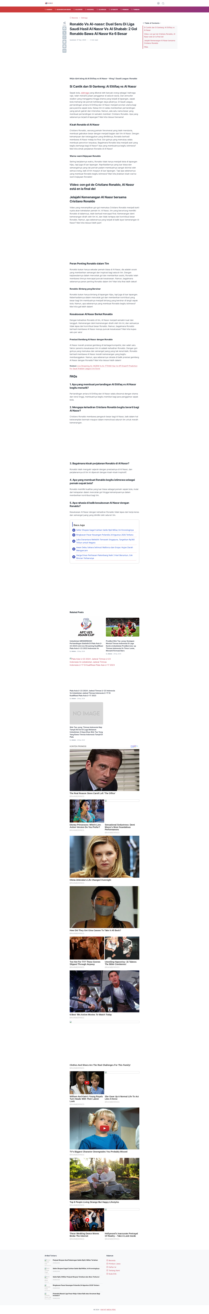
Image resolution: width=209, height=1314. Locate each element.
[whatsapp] (64, 37)
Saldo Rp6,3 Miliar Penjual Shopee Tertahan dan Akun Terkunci (76, 1277)
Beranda (111, 1260)
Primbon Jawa (114, 1264)
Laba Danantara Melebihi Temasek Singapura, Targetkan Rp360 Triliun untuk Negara (105, 541)
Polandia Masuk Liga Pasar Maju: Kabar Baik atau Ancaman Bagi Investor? (76, 1294)
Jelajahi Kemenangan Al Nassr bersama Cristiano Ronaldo (159, 41)
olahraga (85, 93)
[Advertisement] (104, 59)
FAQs (146, 47)
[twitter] (64, 33)
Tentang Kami (114, 1270)
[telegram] (64, 42)
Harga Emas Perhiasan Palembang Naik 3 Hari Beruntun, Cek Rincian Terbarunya (104, 557)
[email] (64, 51)
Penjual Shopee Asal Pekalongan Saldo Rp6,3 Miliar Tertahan (75, 1260)
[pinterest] (64, 46)
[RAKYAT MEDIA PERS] (49, 3)
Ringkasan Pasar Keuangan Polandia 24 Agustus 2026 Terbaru (104, 534)
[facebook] (64, 28)
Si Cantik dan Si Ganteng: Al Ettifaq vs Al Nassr (159, 28)
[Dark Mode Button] (158, 3)
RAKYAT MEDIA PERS (108, 1310)
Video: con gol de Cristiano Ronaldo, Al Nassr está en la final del (159, 35)
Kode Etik (112, 1274)
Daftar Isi (112, 1267)
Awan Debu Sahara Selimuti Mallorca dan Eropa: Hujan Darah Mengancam (104, 549)
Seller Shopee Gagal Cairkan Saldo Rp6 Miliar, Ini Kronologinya (105, 530)
